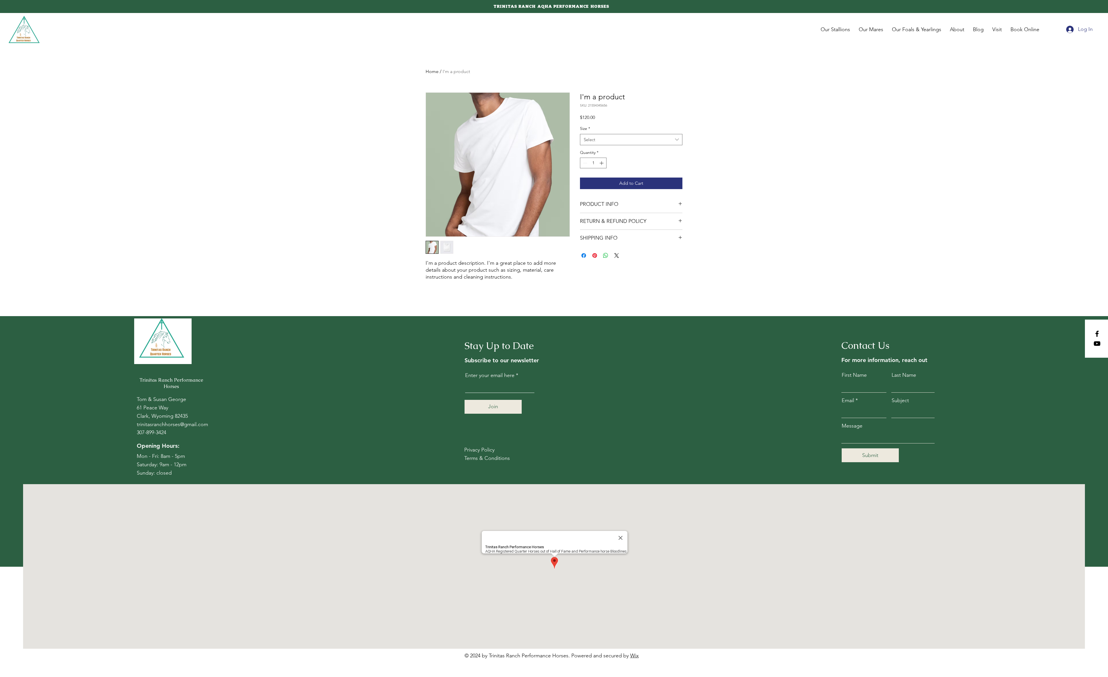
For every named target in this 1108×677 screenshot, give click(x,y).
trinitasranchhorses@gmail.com (172, 424)
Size (585, 128)
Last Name (904, 375)
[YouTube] (1097, 344)
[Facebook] (1097, 334)
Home (432, 71)
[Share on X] (616, 255)
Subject (900, 400)
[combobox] (631, 139)
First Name (854, 375)
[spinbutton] (593, 163)
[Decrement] (584, 163)
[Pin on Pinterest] (594, 255)
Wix (634, 655)
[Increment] (602, 163)
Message (852, 425)
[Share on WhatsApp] (605, 255)
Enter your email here (489, 375)
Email (848, 400)
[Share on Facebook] (583, 255)
